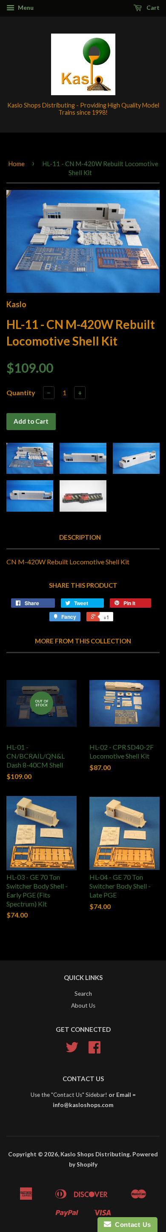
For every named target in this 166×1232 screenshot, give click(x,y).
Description (80, 537)
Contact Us (131, 1224)
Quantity (20, 392)
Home (16, 163)
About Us (83, 1005)
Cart (152, 7)
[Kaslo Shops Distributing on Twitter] (72, 1050)
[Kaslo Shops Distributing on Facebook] (94, 1050)
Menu (25, 7)
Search (83, 993)
